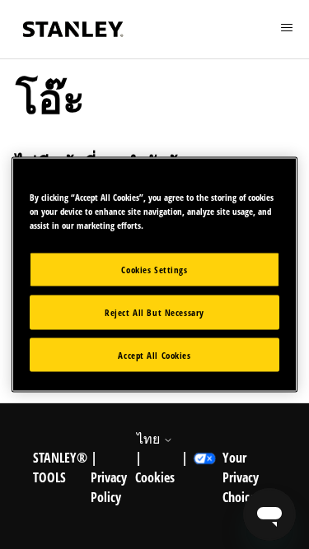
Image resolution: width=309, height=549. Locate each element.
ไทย (150, 438)
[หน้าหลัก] (73, 29)
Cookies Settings (154, 269)
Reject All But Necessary (154, 311)
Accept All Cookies (154, 354)
